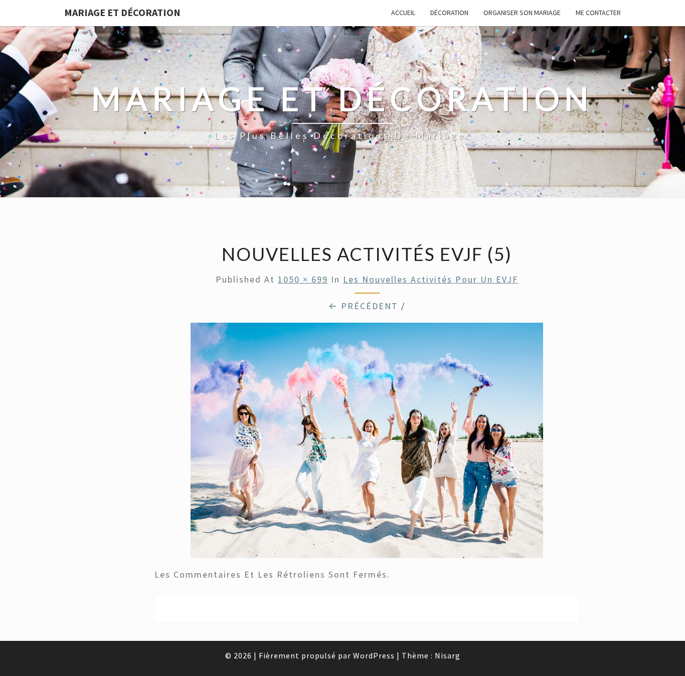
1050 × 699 (303, 279)
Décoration (449, 12)
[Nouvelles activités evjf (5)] (367, 444)
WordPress (374, 655)
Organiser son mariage (522, 12)
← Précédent (363, 306)
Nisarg (447, 655)
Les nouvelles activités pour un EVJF (430, 279)
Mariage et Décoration (122, 12)
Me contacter (598, 12)
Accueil (403, 12)
